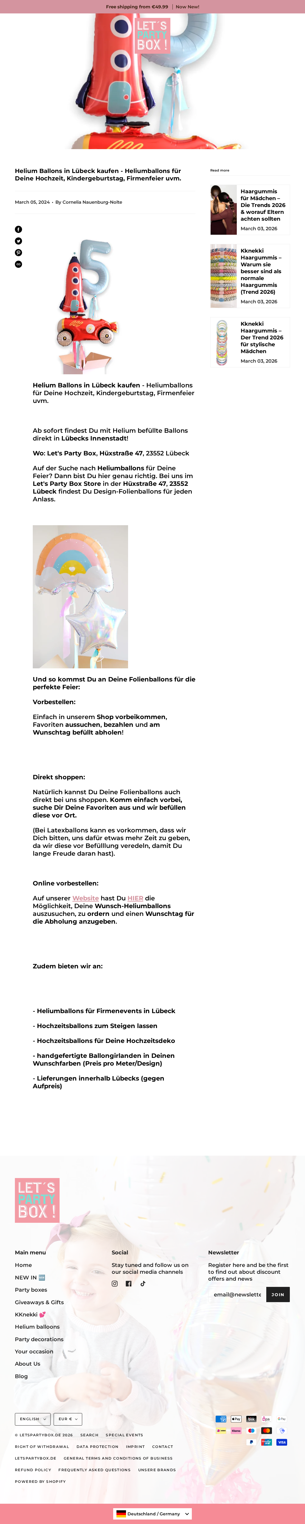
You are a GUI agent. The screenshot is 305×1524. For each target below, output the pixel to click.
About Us (27, 1363)
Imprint (135, 1447)
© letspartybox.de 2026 (44, 1435)
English (30, 1419)
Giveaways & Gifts (39, 1302)
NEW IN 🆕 (30, 1277)
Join (278, 1294)
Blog (21, 1376)
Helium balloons (37, 1326)
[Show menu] (18, 35)
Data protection (98, 1447)
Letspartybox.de (36, 1458)
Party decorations (39, 1339)
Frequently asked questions (94, 1470)
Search (89, 1435)
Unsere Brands (157, 1470)
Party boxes (31, 1289)
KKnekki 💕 (30, 1314)
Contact (162, 1447)
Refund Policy (33, 1470)
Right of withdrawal (42, 1447)
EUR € (65, 1419)
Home (23, 1265)
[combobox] (152, 1514)
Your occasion (34, 1351)
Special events (124, 1435)
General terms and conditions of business (118, 1458)
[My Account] (274, 35)
